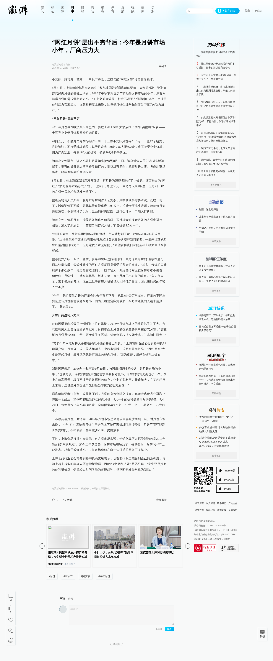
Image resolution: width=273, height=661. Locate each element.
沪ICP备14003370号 (204, 521)
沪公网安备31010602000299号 (210, 525)
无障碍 (258, 10)
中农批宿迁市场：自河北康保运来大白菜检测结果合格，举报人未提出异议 (215, 90)
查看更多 (216, 241)
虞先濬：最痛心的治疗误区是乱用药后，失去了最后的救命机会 (217, 279)
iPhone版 (229, 479)
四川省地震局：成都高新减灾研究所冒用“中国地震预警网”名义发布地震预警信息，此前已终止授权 (216, 136)
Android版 (229, 470)
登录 (247, 10)
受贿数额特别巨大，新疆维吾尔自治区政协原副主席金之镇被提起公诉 (215, 106)
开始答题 (216, 393)
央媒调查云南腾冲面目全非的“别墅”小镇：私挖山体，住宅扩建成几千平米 (216, 121)
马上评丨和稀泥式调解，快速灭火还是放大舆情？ (217, 268)
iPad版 (227, 488)
